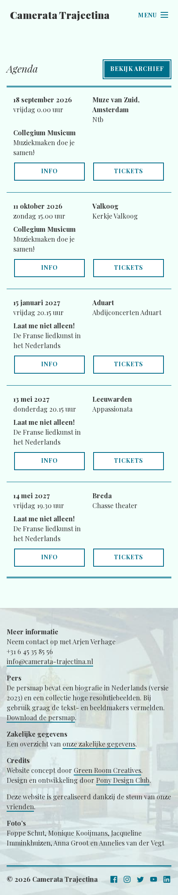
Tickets (128, 171)
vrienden (20, 806)
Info (49, 171)
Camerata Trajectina (60, 14)
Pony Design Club (122, 780)
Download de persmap (41, 717)
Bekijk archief (137, 69)
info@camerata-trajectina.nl (50, 661)
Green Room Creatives (107, 770)
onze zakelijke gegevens (99, 744)
